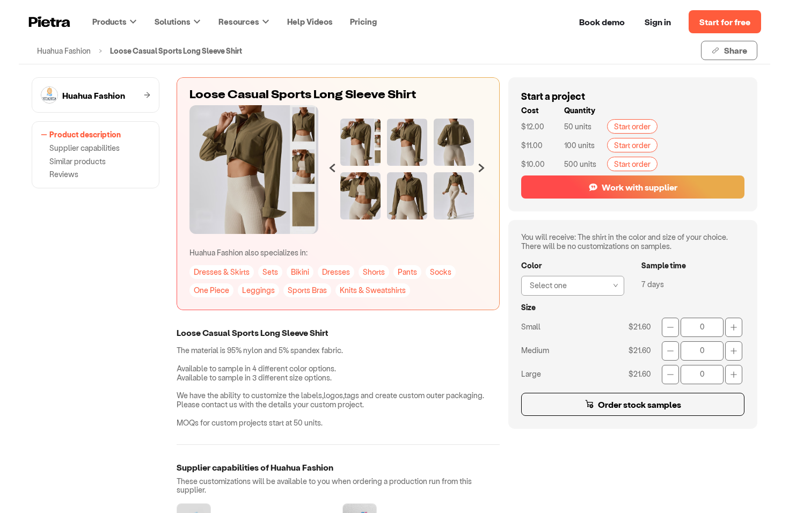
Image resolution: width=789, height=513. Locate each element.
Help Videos (310, 21)
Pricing (363, 21)
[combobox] (569, 284)
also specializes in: (248, 252)
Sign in (658, 22)
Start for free (724, 22)
